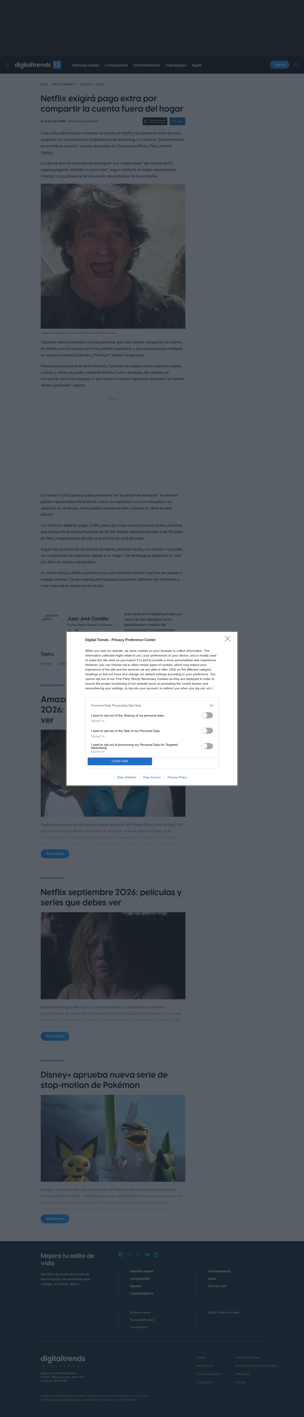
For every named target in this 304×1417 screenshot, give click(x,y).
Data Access (152, 777)
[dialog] (152, 709)
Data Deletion (126, 777)
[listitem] (152, 705)
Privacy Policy (177, 777)
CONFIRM (120, 761)
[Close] (229, 640)
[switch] (207, 715)
